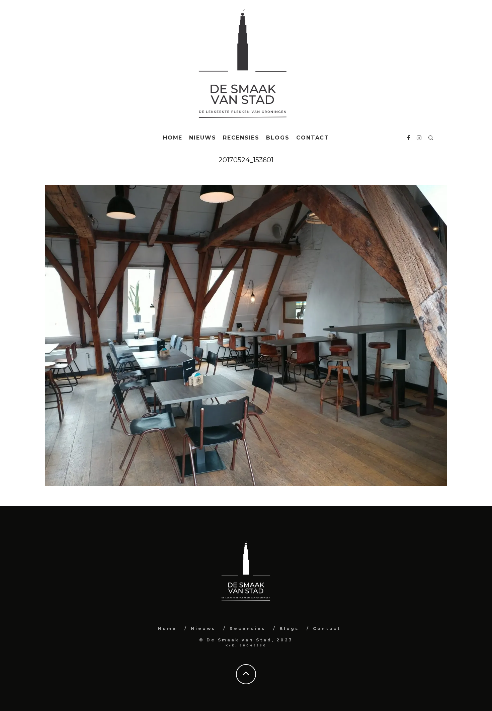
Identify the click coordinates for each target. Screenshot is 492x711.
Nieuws (202, 138)
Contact (312, 138)
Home (173, 138)
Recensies (241, 138)
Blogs (278, 138)
